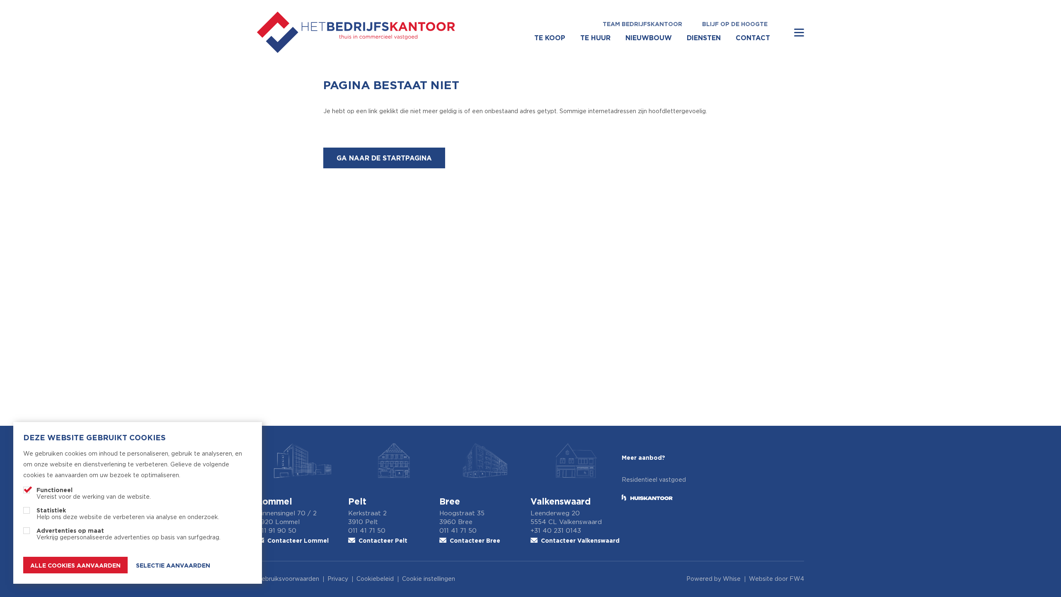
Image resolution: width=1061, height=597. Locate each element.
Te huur (595, 37)
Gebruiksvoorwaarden (288, 579)
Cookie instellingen (428, 579)
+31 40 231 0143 (555, 531)
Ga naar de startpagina (384, 158)
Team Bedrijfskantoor (642, 24)
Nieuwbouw (648, 37)
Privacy (337, 579)
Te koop (549, 37)
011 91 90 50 (276, 531)
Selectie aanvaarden (173, 565)
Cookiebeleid (375, 579)
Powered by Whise (713, 579)
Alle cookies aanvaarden (75, 565)
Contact (753, 37)
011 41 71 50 (366, 531)
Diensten (704, 37)
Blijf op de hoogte (735, 24)
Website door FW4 (776, 579)
